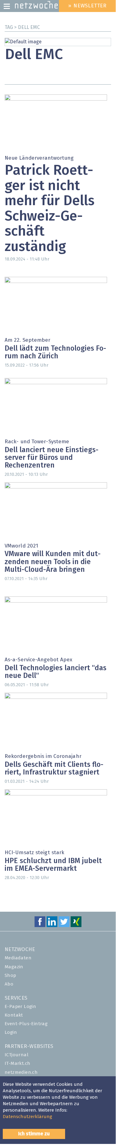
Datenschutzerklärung (27, 1116)
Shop (10, 975)
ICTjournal (16, 1055)
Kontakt (14, 1015)
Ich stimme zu (34, 1133)
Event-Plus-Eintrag (26, 1024)
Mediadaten (18, 958)
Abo (9, 984)
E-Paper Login (20, 1006)
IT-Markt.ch (17, 1063)
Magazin (14, 967)
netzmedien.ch (21, 1072)
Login (11, 1032)
